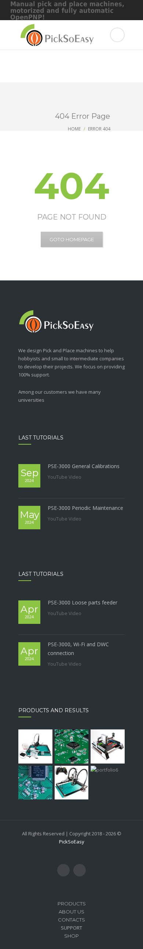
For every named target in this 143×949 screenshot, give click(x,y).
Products (72, 903)
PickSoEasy (71, 841)
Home (74, 129)
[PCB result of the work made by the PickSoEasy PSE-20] (72, 746)
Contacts (71, 920)
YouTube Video (64, 477)
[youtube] (63, 870)
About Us (71, 912)
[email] (79, 870)
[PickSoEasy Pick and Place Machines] (71, 34)
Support (71, 927)
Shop (71, 936)
